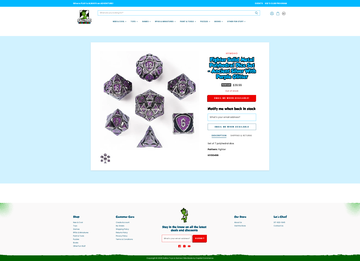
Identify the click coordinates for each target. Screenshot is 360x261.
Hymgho (232, 53)
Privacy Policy (121, 236)
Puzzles (204, 21)
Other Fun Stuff (235, 21)
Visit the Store (240, 226)
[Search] (256, 12)
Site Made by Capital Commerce (198, 258)
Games (145, 21)
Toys (133, 21)
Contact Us (278, 226)
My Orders (120, 226)
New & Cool (119, 21)
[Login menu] (284, 13)
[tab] (219, 136)
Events (259, 3)
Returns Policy (122, 232)
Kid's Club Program (276, 3)
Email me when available (232, 127)
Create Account (122, 222)
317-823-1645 (279, 222)
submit (200, 238)
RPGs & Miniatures (164, 21)
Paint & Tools (187, 21)
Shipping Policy (122, 229)
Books (217, 21)
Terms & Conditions (124, 239)
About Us (238, 222)
